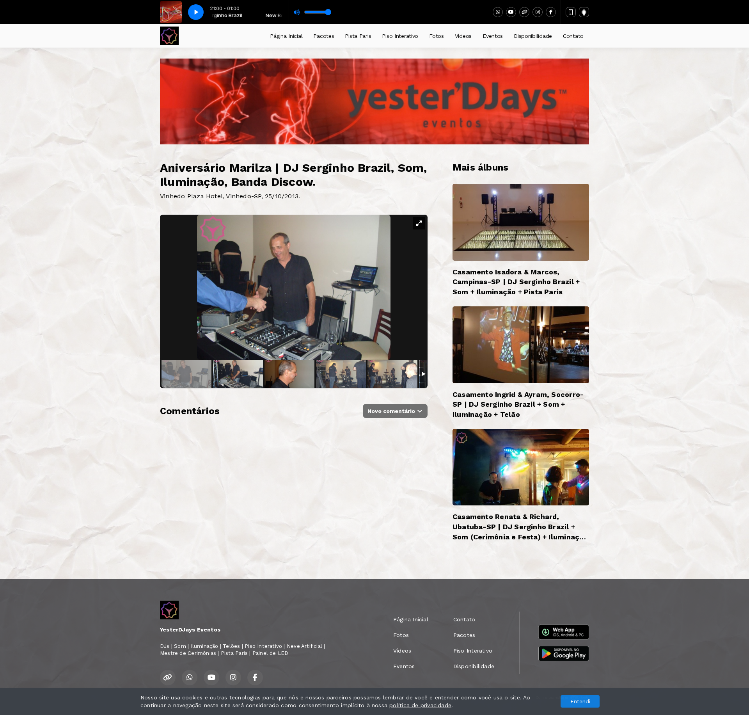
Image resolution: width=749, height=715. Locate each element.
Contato (573, 36)
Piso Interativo (400, 36)
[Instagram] (537, 12)
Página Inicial (286, 36)
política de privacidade (420, 705)
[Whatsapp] (498, 12)
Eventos (493, 36)
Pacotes (323, 36)
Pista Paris (358, 36)
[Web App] (571, 12)
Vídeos (463, 36)
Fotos (436, 36)
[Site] (524, 12)
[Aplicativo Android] (584, 12)
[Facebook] (551, 12)
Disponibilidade (533, 36)
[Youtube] (511, 12)
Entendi (580, 701)
